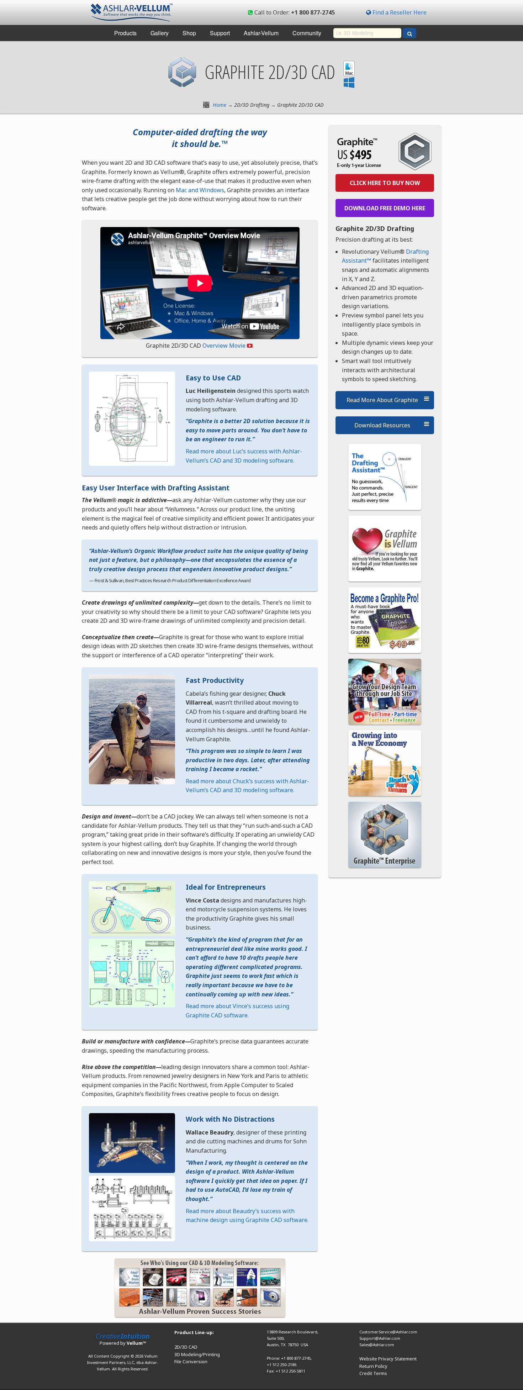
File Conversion (190, 1361)
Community (306, 33)
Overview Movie (223, 345)
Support (220, 33)
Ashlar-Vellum (261, 33)
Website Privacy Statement (388, 1358)
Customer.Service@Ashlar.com (388, 1331)
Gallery (159, 33)
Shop (189, 33)
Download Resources (382, 425)
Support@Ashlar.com (379, 1338)
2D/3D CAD (185, 1347)
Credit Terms (373, 1373)
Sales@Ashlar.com (376, 1344)
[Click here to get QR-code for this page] (206, 104)
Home (219, 104)
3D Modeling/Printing (197, 1354)
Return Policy (373, 1366)
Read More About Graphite (382, 400)
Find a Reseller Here (400, 12)
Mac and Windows (200, 190)
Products (125, 33)
